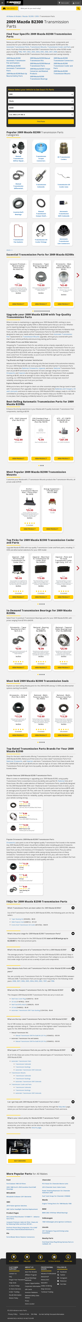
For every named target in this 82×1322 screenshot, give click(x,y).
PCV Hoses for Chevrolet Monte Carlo (55, 1184)
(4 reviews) (18, 593)
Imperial (42, 368)
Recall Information (15, 1295)
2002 (29, 52)
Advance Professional (48, 1273)
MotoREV (44, 1283)
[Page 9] (49, 311)
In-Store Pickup (14, 1286)
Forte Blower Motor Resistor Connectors (20, 1237)
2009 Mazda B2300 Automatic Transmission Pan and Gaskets (15, 60)
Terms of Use (24, 1314)
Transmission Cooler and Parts (59, 47)
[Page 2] (35, 311)
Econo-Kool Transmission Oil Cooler (23, 925)
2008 (55, 52)
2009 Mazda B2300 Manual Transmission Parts (40, 64)
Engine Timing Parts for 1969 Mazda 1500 (56, 1204)
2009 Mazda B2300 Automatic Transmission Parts (15, 68)
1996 (20, 52)
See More (18, 293)
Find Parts (41, 121)
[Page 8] (47, 311)
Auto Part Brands (31, 1272)
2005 (42, 52)
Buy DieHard (20, 1161)
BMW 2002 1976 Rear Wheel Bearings (55, 1213)
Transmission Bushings (23, 1067)
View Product (18, 304)
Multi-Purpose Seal (24, 806)
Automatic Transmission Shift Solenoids (28, 1070)
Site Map (34, 1314)
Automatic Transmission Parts (17, 47)
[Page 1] (33, 311)
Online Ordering (46, 1286)
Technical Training (47, 1292)
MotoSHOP (45, 1277)
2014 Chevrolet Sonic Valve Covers (54, 1187)
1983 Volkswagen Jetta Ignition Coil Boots (57, 1222)
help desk (62, 1107)
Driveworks (33, 368)
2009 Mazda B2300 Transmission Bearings (39, 77)
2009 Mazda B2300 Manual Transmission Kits (40, 59)
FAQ (10, 1277)
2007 (51, 52)
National (25, 368)
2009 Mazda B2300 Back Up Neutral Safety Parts (16, 74)
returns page (36, 1128)
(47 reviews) (18, 664)
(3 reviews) (63, 593)
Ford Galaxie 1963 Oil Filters (16, 1184)
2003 (33, 52)
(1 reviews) (29, 525)
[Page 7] (45, 311)
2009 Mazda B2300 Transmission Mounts (62, 72)
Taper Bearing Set (24, 890)
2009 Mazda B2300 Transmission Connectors (63, 59)
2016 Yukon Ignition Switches (16, 1206)
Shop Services (46, 1289)
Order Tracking (14, 1292)
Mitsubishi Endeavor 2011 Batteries (18, 1197)
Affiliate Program (31, 1275)
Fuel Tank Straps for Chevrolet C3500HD (56, 1196)
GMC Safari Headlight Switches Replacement (22, 1209)
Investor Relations (31, 1292)
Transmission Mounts (38, 47)
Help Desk (12, 1283)
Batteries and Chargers (64, 389)
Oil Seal (21, 867)
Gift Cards (28, 1289)
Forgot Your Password (17, 1280)
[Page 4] (39, 311)
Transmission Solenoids (23, 1064)
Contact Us (13, 1273)
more (8, 250)
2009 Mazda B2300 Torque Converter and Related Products (40, 71)
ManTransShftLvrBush (19, 1004)
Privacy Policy (12, 1314)
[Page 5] (41, 311)
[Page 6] (43, 311)
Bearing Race (23, 817)
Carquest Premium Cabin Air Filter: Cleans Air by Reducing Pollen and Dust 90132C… (22, 1223)
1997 (24, 52)
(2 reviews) (18, 731)
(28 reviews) (64, 731)
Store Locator (29, 1304)
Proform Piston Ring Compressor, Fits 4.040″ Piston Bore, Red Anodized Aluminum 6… (21, 1228)
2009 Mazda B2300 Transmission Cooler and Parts (63, 65)
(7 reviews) (41, 593)
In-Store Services (15, 1289)
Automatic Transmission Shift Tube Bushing (26, 1010)
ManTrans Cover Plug (19, 999)
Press (27, 1301)
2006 (46, 52)
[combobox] (50, 8)
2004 (37, 52)
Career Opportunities (32, 1283)
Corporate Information (32, 1286)
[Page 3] (37, 311)
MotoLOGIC (45, 1280)
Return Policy (13, 1298)
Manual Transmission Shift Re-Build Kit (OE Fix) (31, 1035)
